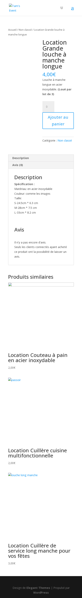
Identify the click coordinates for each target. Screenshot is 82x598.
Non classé (25, 29)
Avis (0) (17, 165)
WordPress (41, 592)
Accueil (12, 29)
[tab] (41, 158)
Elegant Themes (38, 588)
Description (20, 158)
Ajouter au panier (58, 120)
